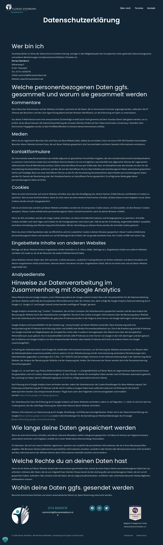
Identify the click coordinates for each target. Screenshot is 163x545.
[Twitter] (107, 508)
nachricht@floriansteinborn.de (57, 513)
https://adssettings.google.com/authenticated (33, 419)
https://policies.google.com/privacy (35, 415)
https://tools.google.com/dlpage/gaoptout (39, 395)
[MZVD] (135, 512)
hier (78, 370)
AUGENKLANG (77, 535)
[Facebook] (92, 508)
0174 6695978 (57, 508)
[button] (5, 540)
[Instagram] (99, 508)
